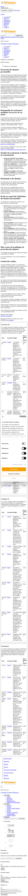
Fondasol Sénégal (11, 815)
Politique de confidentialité (13, 802)
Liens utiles (6, 795)
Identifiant (3, 889)
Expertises (6, 20)
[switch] (24, 448)
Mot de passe (4, 891)
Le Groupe (6, 17)
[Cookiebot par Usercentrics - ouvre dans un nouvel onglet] (19, 417)
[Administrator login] (2, 787)
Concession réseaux (8, 772)
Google (9, 342)
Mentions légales (11, 801)
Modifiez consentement (6, 316)
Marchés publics (8, 758)
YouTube (9, 692)
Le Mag (6, 27)
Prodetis (9, 807)
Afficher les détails (18, 464)
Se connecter (4, 894)
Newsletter (6, 817)
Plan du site (10, 799)
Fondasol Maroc (11, 814)
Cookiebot (11, 320)
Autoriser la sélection (14, 473)
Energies (6, 767)
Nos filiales (6, 804)
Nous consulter (4, 881)
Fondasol (9, 805)
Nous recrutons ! (12, 37)
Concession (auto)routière (10, 770)
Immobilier (6, 761)
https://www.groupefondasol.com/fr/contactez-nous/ (13, 149)
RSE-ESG (6, 24)
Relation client (4, 37)
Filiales (5, 18)
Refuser (14, 478)
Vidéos (8, 796)
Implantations (7, 21)
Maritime (6, 775)
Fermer (2, 869)
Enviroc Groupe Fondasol (13, 808)
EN (3, 6)
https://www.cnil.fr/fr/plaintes (8, 144)
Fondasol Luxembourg (12, 812)
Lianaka (9, 809)
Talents (5, 25)
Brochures (9, 798)
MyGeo (9, 811)
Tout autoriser (14, 469)
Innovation (6, 23)
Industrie (6, 764)
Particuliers (6, 778)
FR (1, 6)
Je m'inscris (21, 818)
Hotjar (8, 567)
